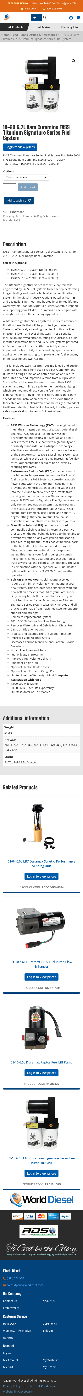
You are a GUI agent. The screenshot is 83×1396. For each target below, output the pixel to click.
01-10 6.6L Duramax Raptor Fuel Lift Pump (42, 1062)
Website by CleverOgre (18, 1391)
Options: (9, 171)
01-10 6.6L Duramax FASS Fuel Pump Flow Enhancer (41, 964)
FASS (17, 220)
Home (5, 35)
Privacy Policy (11, 1386)
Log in (7, 1353)
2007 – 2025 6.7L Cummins (21, 762)
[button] (73, 60)
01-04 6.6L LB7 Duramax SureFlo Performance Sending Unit (41, 863)
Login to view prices (20, 147)
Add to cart (28, 187)
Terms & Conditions (42, 1386)
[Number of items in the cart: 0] (78, 17)
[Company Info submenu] (79, 27)
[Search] (45, 17)
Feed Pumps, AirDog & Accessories (34, 35)
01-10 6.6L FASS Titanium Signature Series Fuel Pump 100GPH (41, 1160)
